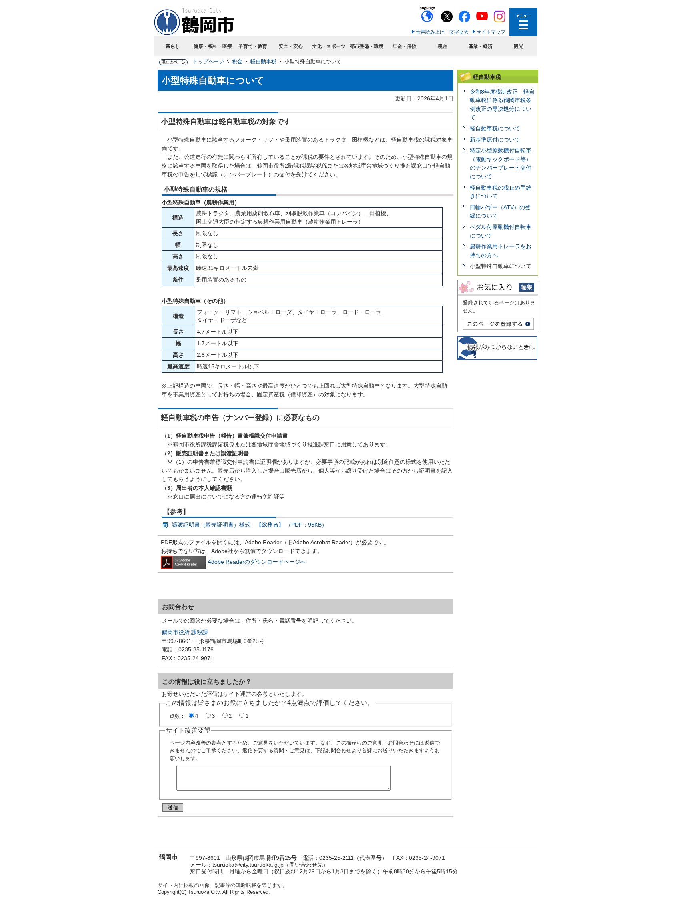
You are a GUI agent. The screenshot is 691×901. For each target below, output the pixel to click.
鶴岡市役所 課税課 (185, 632)
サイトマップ (491, 32)
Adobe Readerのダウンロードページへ (257, 562)
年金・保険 (405, 46)
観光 (518, 46)
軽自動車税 (263, 61)
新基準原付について (495, 139)
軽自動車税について (495, 128)
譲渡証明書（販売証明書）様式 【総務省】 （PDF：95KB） (249, 524)
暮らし (173, 46)
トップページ (208, 61)
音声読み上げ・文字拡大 (442, 32)
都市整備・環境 (366, 46)
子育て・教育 (252, 46)
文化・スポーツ (329, 46)
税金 (442, 46)
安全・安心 (291, 46)
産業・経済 (481, 46)
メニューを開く (523, 22)
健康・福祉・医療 (213, 46)
